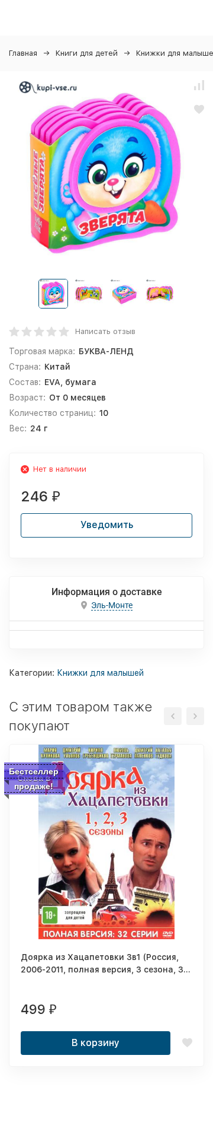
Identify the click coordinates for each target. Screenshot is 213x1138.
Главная (23, 53)
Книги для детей (87, 53)
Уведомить (106, 524)
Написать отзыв (105, 331)
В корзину (96, 1042)
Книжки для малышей (100, 673)
